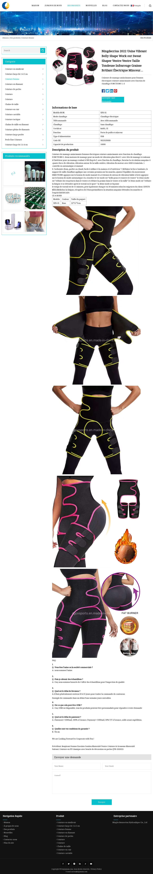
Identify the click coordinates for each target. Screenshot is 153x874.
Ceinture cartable (12, 114)
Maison (35, 5)
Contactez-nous (121, 5)
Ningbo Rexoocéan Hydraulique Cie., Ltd (129, 822)
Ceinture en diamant (14, 84)
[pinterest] (74, 864)
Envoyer (101, 802)
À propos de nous (53, 5)
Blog (104, 5)
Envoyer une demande (108, 99)
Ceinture (9, 94)
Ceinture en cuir (12, 109)
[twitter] (68, 864)
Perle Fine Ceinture (13, 139)
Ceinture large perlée (14, 134)
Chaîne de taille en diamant (17, 124)
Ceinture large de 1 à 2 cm (16, 74)
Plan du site (9, 843)
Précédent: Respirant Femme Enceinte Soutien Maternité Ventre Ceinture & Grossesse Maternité (93, 746)
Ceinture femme (28, 38)
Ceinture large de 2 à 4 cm (16, 144)
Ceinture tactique (12, 119)
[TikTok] (85, 864)
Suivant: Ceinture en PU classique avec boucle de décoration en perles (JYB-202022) (87, 749)
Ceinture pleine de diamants (17, 129)
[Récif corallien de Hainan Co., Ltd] (6, 6)
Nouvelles (91, 5)
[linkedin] (80, 864)
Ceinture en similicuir (14, 69)
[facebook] (63, 864)
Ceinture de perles (13, 89)
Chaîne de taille (11, 104)
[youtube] (91, 864)
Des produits (73, 5)
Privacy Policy (96, 869)
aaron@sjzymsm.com (79, 872)
